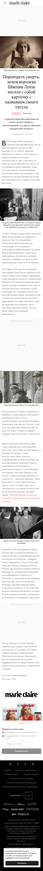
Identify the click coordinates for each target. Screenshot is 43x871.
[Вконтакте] (17, 764)
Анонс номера (31, 770)
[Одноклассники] (25, 764)
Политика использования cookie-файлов (21, 783)
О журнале (8, 770)
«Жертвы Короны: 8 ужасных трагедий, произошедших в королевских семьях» (21, 498)
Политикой (10, 736)
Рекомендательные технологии (14, 787)
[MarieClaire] (19, 3)
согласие (11, 732)
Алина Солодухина (19, 675)
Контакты (18, 770)
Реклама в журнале (31, 774)
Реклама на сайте (11, 774)
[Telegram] (32, 764)
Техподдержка (32, 787)
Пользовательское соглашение (21, 778)
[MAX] (10, 764)
